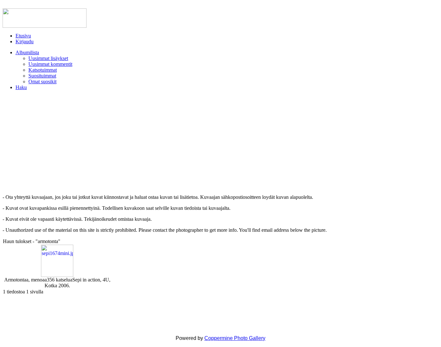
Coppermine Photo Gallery (234, 338)
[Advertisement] (220, 142)
